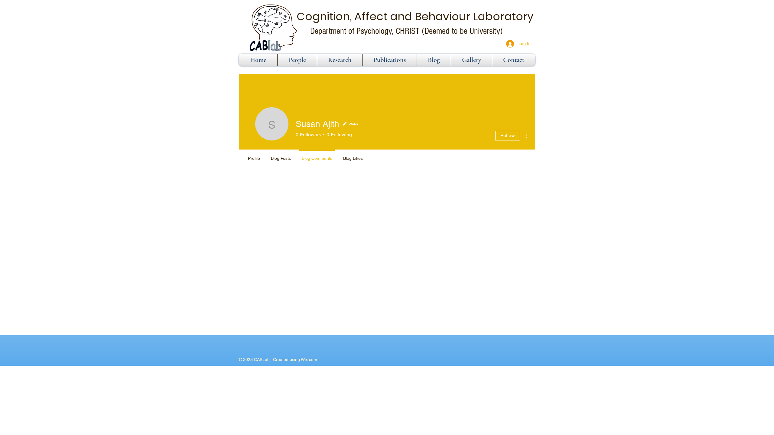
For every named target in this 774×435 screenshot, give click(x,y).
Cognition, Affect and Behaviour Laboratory (415, 16)
